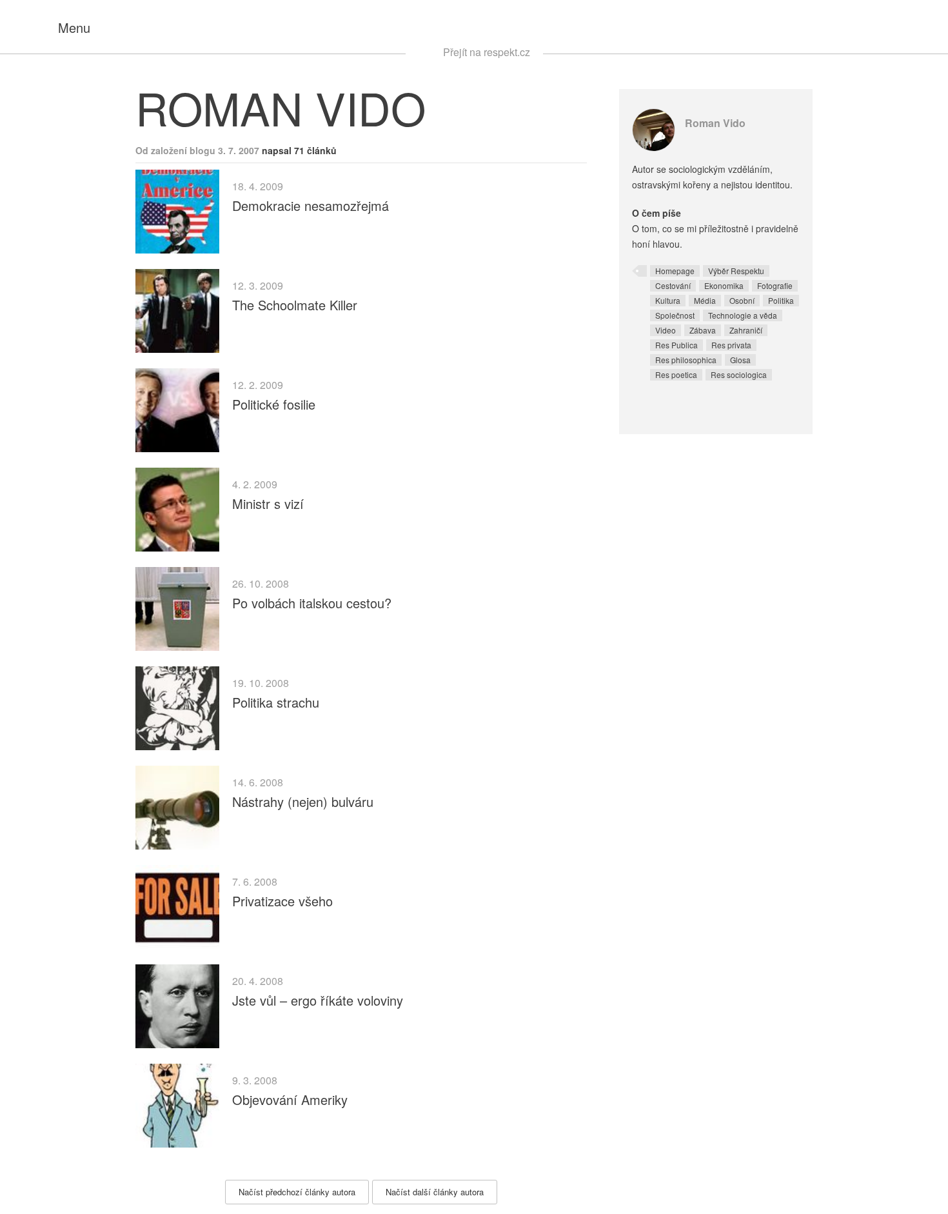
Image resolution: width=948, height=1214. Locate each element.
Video (665, 329)
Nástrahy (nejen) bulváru (302, 801)
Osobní (742, 300)
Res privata (731, 344)
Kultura (667, 300)
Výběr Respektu (736, 270)
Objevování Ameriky (290, 1099)
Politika (781, 300)
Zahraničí (745, 329)
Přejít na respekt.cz (486, 52)
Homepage (675, 270)
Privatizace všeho (282, 900)
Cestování (673, 285)
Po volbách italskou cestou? (311, 602)
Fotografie (775, 285)
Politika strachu (275, 702)
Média (705, 300)
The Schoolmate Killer (294, 304)
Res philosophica (685, 359)
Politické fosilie (273, 404)
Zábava (702, 329)
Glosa (740, 359)
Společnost (675, 315)
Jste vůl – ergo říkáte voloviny (317, 1000)
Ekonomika (724, 285)
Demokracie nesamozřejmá (310, 205)
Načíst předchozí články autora (297, 1192)
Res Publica (676, 344)
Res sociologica (739, 374)
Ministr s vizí (268, 503)
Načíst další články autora (435, 1192)
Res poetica (676, 374)
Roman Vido (715, 122)
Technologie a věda (742, 315)
